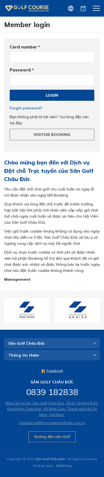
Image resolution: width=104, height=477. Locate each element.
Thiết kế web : (44, 466)
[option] (26, 310)
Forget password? (26, 107)
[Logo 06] (26, 310)
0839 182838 (52, 392)
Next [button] (96, 310)
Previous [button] (8, 310)
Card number (25, 47)
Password (22, 70)
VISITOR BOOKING (52, 134)
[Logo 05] (77, 310)
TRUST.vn (63, 466)
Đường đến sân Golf (52, 436)
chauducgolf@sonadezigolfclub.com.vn (52, 423)
